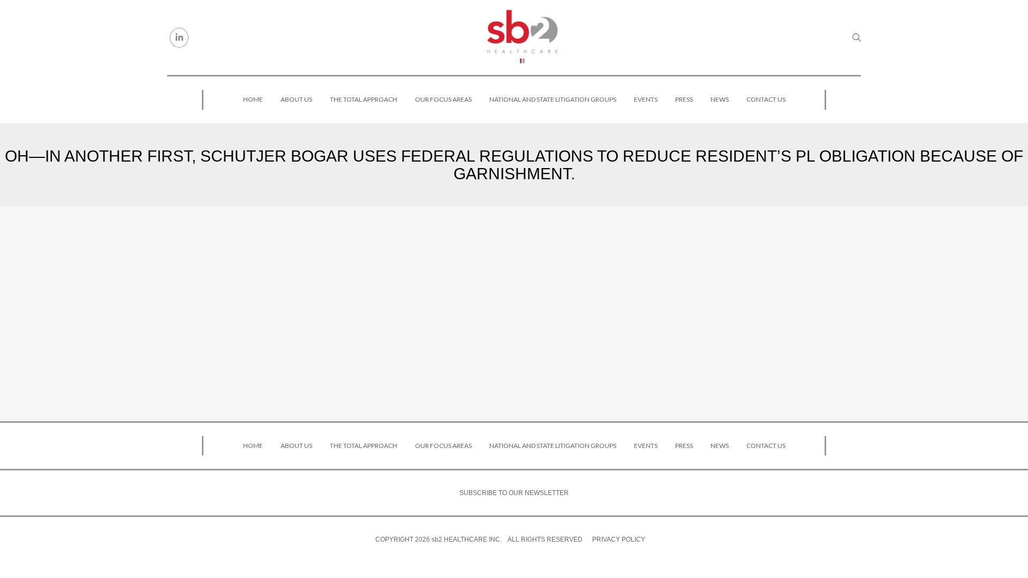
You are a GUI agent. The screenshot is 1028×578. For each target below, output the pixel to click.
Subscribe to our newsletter (514, 493)
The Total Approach (363, 99)
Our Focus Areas (443, 99)
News (719, 99)
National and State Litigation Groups (552, 99)
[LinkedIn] (179, 38)
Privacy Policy (618, 539)
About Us (296, 99)
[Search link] (856, 37)
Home (253, 99)
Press (684, 99)
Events (645, 99)
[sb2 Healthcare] (522, 37)
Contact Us (765, 99)
